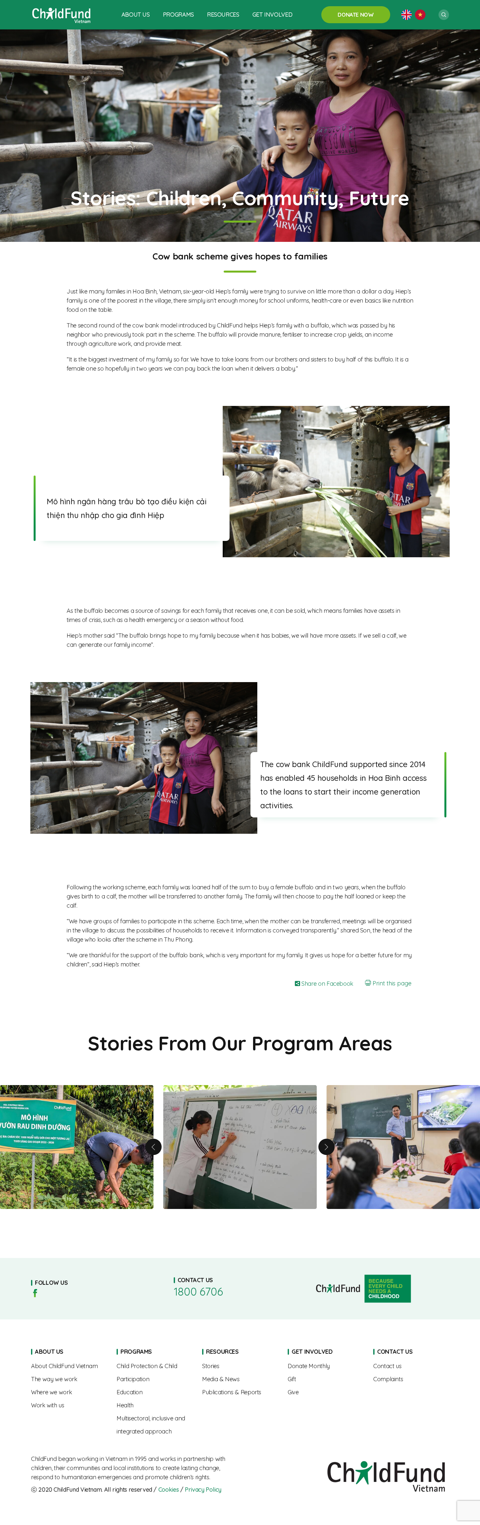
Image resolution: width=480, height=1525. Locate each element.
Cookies (168, 1489)
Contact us (411, 1366)
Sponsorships (325, 1366)
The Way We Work (69, 1379)
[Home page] (61, 15)
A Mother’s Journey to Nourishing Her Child (240, 1147)
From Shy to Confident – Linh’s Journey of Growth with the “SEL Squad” (403, 1147)
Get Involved (272, 14)
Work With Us (69, 1405)
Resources (223, 14)
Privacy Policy (203, 1489)
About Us (135, 14)
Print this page (391, 983)
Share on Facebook (326, 983)
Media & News (240, 1379)
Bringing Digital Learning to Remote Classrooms (76, 1147)
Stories (240, 1366)
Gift (325, 1379)
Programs (178, 14)
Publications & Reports (240, 1392)
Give (325, 1392)
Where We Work (69, 1392)
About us (69, 1366)
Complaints (411, 1379)
